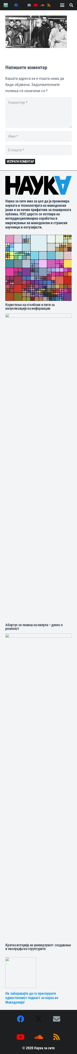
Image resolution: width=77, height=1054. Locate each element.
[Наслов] (6, 5)
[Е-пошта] (29, 5)
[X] (22, 5)
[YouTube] (35, 5)
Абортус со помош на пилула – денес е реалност (34, 627)
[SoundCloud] (42, 5)
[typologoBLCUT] (38, 185)
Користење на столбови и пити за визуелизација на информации (29, 307)
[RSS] (49, 5)
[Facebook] (16, 5)
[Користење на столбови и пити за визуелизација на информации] (38, 268)
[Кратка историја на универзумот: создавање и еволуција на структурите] (38, 787)
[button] (62, 5)
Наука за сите (44, 1048)
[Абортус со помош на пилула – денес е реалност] (38, 467)
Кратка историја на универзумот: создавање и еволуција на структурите (38, 947)
